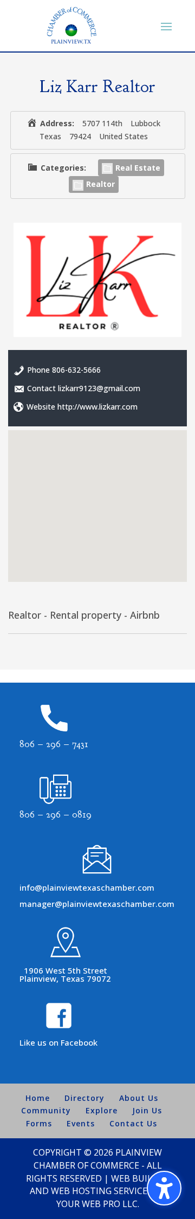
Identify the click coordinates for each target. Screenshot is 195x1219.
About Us (138, 1098)
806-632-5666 (76, 370)
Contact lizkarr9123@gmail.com (83, 388)
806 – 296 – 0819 (56, 814)
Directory (84, 1098)
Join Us (147, 1110)
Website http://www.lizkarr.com (82, 406)
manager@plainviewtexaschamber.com (97, 903)
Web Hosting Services (101, 1191)
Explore (102, 1110)
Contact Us (133, 1123)
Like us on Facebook (59, 1042)
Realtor (100, 184)
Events (81, 1123)
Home (37, 1098)
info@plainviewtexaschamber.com (87, 887)
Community (46, 1110)
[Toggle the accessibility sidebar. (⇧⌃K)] (164, 1188)
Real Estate (137, 168)
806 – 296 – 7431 (54, 744)
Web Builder (140, 1178)
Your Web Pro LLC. (97, 1204)
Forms (39, 1123)
